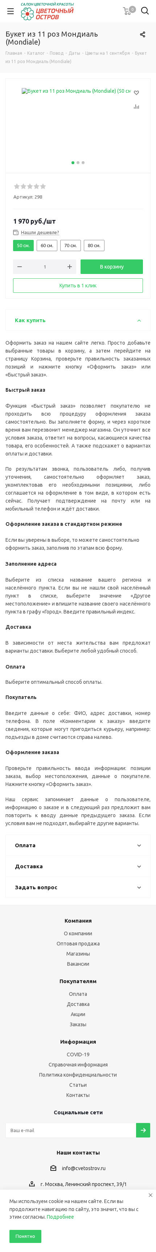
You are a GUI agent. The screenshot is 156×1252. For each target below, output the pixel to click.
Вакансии (78, 964)
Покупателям (78, 981)
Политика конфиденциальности (78, 1075)
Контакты (78, 1095)
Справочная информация (78, 1065)
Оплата (78, 994)
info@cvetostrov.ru (84, 1168)
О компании (78, 933)
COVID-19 (78, 1054)
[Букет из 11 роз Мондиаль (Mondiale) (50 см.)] (78, 124)
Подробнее (60, 1217)
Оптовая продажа (78, 944)
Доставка (78, 1004)
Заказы (78, 1024)
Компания (78, 921)
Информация (78, 1042)
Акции (78, 1014)
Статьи (78, 1085)
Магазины (78, 954)
